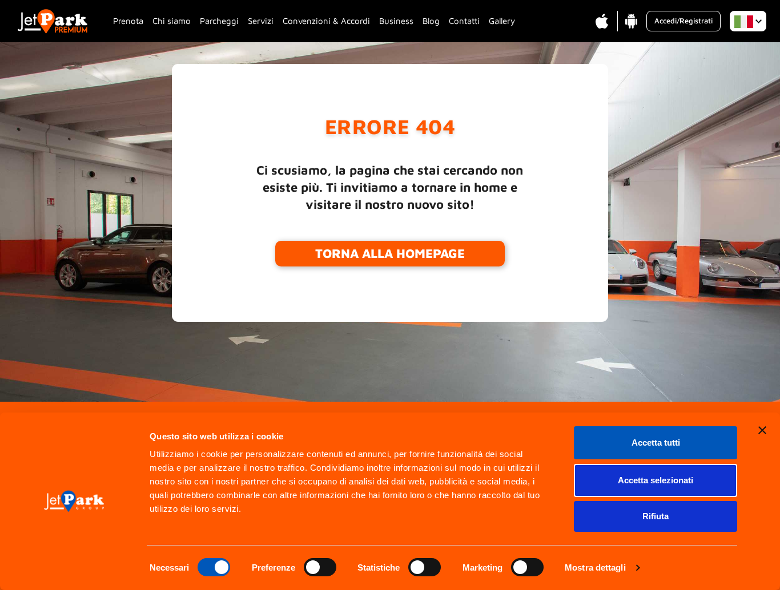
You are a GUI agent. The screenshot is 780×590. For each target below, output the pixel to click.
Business (396, 21)
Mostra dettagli (595, 567)
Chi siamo (171, 21)
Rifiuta (655, 516)
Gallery (502, 21)
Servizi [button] (261, 21)
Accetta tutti (656, 442)
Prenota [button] (128, 21)
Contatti (464, 21)
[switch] (320, 567)
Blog (431, 21)
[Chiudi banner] (762, 430)
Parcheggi (219, 21)
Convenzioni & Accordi (326, 21)
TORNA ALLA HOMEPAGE (390, 253)
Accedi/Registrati (683, 20)
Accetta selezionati (655, 480)
